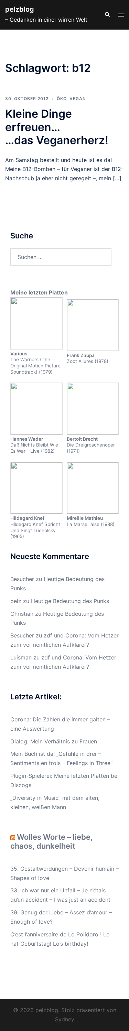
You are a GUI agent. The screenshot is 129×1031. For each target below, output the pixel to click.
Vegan (77, 98)
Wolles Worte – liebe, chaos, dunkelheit (51, 841)
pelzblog (19, 9)
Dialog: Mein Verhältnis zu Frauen (53, 741)
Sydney (64, 1019)
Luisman (21, 657)
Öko (61, 98)
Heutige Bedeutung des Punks (70, 601)
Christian (21, 613)
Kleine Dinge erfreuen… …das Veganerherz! (56, 127)
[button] (107, 15)
